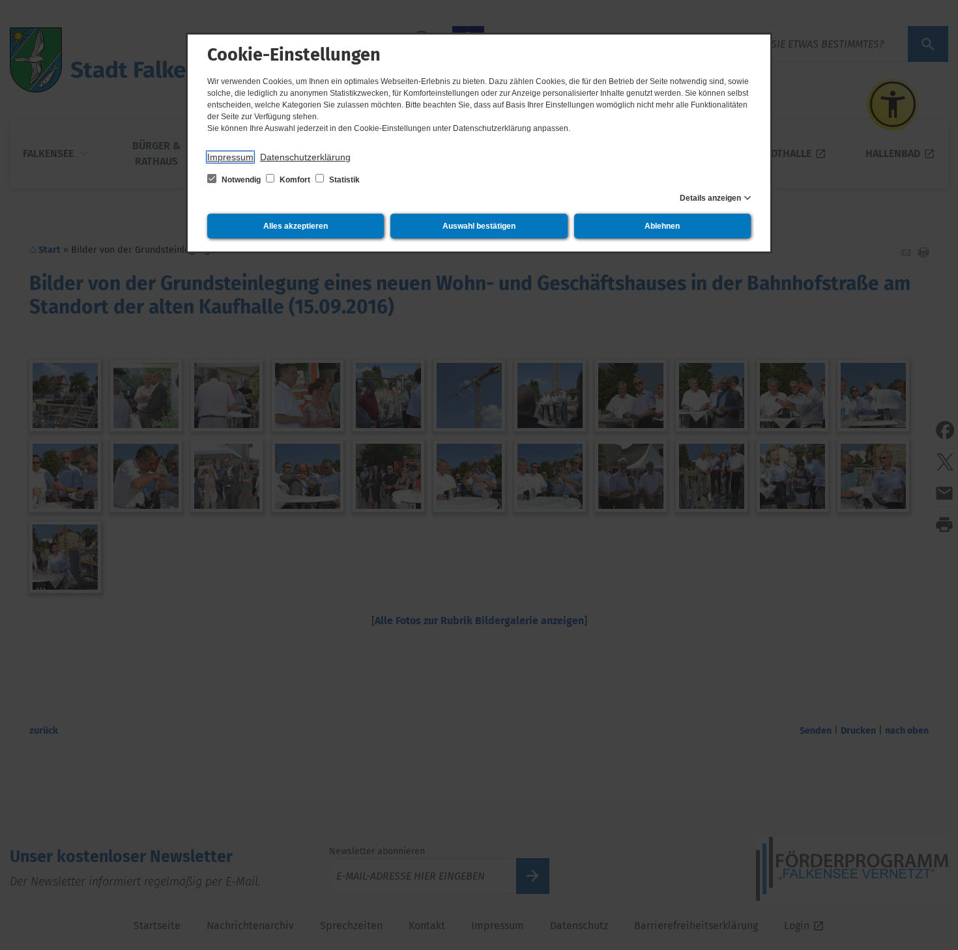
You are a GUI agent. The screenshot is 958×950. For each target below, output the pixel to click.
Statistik (343, 179)
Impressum (230, 157)
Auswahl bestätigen (479, 226)
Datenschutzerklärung (305, 157)
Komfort (295, 179)
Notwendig (241, 179)
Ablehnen (662, 226)
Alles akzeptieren (295, 226)
